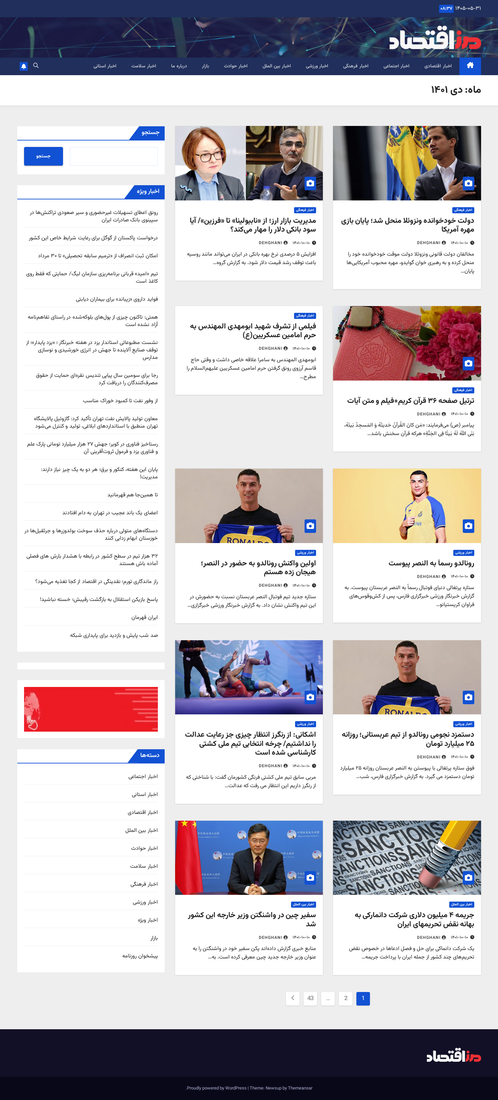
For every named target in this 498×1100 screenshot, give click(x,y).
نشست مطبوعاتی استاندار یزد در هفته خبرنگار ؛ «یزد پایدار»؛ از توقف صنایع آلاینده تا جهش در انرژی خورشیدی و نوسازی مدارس (92, 350)
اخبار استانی (105, 66)
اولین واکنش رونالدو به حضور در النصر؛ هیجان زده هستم (258, 568)
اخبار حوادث (236, 66)
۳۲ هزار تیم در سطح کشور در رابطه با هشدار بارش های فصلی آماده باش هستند (92, 560)
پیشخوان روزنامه (140, 956)
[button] (36, 66)
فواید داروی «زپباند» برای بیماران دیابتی (117, 299)
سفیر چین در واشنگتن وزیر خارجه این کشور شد (252, 919)
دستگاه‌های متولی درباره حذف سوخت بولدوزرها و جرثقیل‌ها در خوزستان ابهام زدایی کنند (91, 535)
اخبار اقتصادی (438, 66)
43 (310, 999)
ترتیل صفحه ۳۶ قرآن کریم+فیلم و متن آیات (410, 401)
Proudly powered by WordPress (217, 1088)
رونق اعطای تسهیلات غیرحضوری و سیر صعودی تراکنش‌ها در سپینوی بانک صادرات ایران (94, 216)
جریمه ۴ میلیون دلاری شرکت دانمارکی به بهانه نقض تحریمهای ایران (414, 919)
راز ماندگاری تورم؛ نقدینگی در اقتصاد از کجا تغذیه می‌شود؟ (96, 582)
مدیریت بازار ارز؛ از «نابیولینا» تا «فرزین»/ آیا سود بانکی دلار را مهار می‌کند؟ (253, 225)
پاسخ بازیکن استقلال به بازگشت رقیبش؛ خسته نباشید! (99, 600)
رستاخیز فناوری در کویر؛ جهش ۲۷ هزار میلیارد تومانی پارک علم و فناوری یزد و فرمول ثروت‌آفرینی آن (92, 448)
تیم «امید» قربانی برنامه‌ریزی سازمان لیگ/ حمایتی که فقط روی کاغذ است (92, 278)
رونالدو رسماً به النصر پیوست (431, 563)
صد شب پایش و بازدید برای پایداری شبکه (114, 635)
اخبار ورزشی (317, 66)
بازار (205, 66)
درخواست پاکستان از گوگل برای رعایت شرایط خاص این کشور (93, 238)
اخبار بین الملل (277, 66)
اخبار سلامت (143, 66)
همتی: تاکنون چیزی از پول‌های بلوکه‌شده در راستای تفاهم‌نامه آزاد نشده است (93, 321)
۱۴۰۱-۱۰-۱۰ (459, 243)
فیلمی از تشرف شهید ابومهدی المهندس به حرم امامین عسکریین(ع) (253, 331)
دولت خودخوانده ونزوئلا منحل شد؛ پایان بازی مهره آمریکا (407, 225)
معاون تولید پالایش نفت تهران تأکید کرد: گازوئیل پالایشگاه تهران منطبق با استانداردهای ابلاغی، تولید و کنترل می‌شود (96, 423)
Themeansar (300, 1088)
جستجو (151, 132)
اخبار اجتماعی (396, 66)
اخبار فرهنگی (356, 66)
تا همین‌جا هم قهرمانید (132, 495)
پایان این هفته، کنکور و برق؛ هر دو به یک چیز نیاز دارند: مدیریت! (99, 473)
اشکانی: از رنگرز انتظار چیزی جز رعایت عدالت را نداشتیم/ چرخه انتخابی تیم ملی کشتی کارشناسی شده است (250, 744)
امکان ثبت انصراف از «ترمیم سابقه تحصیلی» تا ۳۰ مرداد (98, 256)
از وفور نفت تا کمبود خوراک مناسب (120, 401)
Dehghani (428, 243)
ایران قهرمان (144, 617)
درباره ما (179, 66)
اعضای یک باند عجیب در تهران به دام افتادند (110, 513)
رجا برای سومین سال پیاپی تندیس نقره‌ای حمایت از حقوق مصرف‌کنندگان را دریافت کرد (97, 379)
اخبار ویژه (148, 920)
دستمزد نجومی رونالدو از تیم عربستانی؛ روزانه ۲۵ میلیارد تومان (408, 739)
